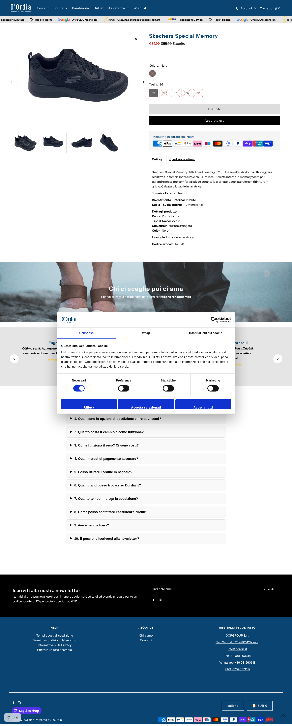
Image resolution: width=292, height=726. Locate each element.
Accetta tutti (203, 407)
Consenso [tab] (86, 333)
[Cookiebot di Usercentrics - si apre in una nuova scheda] (213, 320)
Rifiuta (89, 407)
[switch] (123, 388)
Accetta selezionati (146, 407)
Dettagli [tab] (146, 333)
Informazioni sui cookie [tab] (205, 333)
